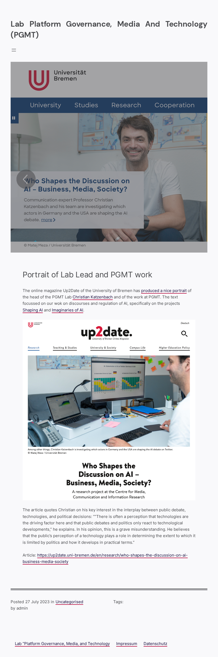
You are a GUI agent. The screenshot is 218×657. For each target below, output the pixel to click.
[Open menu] (14, 50)
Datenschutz (155, 643)
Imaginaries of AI (67, 310)
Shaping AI (33, 310)
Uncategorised (69, 601)
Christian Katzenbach (93, 296)
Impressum (126, 643)
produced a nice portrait (164, 290)
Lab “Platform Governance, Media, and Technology (62, 643)
